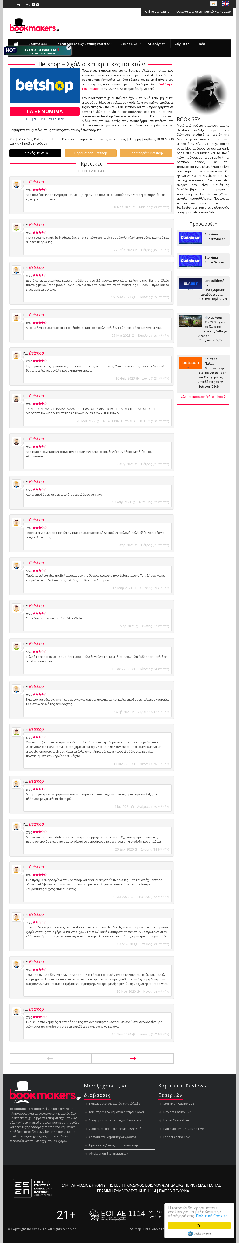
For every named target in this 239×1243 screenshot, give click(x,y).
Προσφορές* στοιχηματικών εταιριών (116, 1145)
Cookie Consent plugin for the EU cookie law (199, 1233)
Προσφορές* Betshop (146, 153)
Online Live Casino (157, 12)
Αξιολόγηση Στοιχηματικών (108, 1153)
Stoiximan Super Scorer (214, 259)
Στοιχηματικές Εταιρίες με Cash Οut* (115, 1128)
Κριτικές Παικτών (35, 153)
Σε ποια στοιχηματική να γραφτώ (112, 1137)
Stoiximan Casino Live (178, 1103)
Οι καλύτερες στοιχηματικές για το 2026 (203, 12)
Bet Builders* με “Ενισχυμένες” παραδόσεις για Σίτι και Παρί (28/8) (212, 289)
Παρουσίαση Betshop (90, 153)
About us (158, 1229)
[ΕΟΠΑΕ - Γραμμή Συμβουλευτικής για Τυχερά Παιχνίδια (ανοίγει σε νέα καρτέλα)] (135, 1215)
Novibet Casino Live (177, 1112)
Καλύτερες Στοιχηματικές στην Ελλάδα (116, 1112)
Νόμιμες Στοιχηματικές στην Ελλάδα (114, 1103)
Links (146, 1229)
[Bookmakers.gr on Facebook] (33, 4)
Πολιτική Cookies (212, 1215)
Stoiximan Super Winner (215, 236)
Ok (199, 1225)
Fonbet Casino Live (176, 1137)
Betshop (36, 181)
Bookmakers (36, 1229)
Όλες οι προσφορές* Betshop (202, 397)
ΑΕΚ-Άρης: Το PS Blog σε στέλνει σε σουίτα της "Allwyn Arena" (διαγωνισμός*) (212, 329)
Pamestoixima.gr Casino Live (183, 1128)
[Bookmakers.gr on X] (37, 4)
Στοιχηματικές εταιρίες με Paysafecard (117, 1120)
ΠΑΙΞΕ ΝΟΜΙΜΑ (44, 111)
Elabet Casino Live (176, 1120)
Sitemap (135, 1229)
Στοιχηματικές (20, 4)
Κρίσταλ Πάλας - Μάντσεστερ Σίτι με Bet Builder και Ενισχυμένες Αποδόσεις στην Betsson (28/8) (212, 372)
